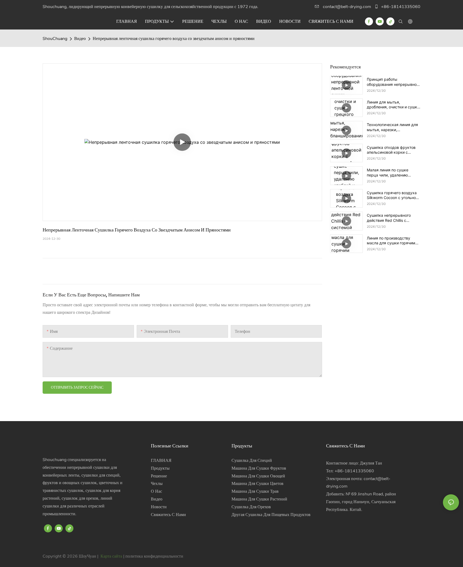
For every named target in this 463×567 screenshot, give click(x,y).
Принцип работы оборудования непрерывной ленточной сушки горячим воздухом (393, 82)
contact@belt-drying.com (347, 7)
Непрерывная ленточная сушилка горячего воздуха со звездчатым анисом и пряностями (174, 39)
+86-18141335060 (400, 7)
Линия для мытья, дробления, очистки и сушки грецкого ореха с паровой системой (393, 104)
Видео (80, 39)
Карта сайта (111, 556)
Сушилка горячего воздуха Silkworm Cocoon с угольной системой (392, 195)
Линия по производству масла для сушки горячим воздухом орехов (391, 240)
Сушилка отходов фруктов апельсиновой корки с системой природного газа (391, 150)
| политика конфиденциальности (153, 556)
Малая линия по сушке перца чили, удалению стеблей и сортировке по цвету (390, 172)
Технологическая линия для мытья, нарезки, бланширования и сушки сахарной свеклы (392, 127)
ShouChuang (55, 39)
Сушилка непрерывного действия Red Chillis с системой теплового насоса (392, 218)
